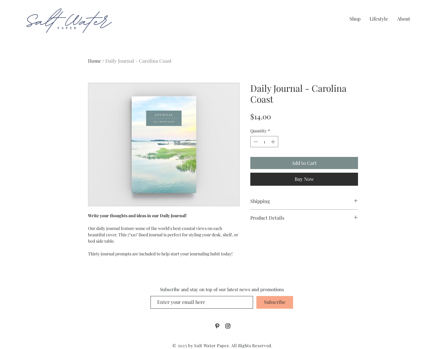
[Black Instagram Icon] (228, 326)
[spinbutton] (264, 141)
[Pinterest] (217, 326)
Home (94, 61)
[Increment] (273, 141)
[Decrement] (255, 141)
